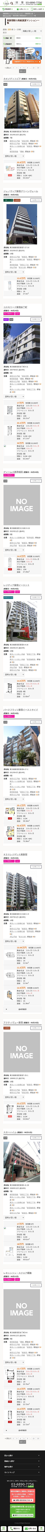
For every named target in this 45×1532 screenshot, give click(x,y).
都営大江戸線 (7, 15)
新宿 (20, 667)
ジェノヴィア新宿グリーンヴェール (20, 191)
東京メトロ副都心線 (17, 146)
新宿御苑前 (31, 659)
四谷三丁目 (31, 1355)
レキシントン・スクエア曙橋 (17, 1273)
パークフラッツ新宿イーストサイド (20, 710)
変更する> (38, 38)
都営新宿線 (14, 151)
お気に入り (23, 9)
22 (34, 68)
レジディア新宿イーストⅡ (16, 585)
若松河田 (25, 141)
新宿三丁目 (24, 265)
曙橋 (22, 151)
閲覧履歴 (8, 9)
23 (38, 68)
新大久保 (22, 267)
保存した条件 (38, 9)
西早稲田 (30, 538)
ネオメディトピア (12, 79)
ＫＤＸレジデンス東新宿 (15, 854)
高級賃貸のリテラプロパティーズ (13, 13)
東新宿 (24, 144)
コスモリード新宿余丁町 (15, 307)
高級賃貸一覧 (29, 13)
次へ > (22, 71)
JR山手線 (13, 267)
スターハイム (9, 1132)
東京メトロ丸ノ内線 (17, 389)
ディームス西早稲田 (13, 472)
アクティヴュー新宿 (13, 1022)
